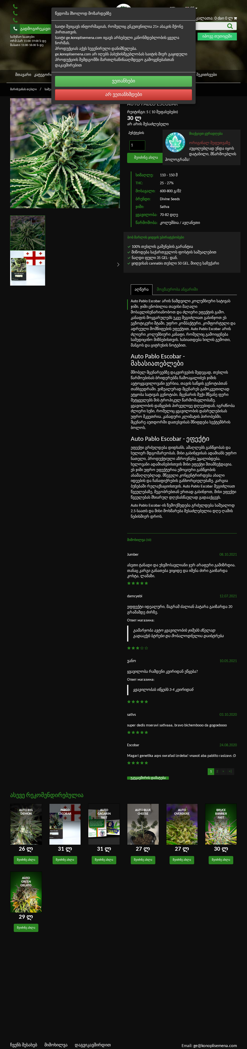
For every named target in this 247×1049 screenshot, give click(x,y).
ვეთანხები (123, 81)
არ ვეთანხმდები (123, 94)
